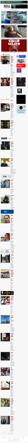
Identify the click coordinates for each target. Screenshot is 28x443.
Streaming (12, 122)
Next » (12, 433)
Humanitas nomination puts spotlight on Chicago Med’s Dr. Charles (14, 38)
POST (12, 181)
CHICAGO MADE (12, 299)
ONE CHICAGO (12, 105)
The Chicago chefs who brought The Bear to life (14, 24)
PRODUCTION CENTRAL (12, 60)
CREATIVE (12, 160)
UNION (12, 196)
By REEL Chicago (12, 111)
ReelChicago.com (10, 440)
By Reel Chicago (12, 90)
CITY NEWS (12, 317)
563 (9, 433)
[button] (1, 6)
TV (11, 368)
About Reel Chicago (16, 439)
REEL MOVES (12, 218)
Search (10, 439)
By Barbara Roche (12, 68)
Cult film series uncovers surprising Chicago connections (14, 52)
